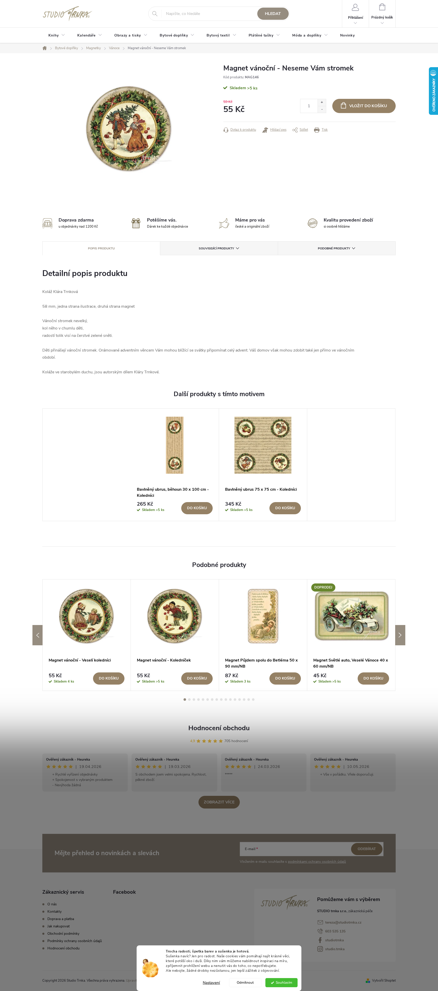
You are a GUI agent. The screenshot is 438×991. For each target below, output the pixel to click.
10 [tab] (226, 699)
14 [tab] (244, 699)
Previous (37, 635)
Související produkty (216, 248)
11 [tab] (230, 699)
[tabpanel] (175, 465)
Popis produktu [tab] (101, 248)
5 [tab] (203, 699)
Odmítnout (245, 982)
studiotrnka (334, 940)
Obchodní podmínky (63, 933)
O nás (52, 904)
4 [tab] (198, 699)
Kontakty (54, 911)
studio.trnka (335, 949)
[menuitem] (56, 35)
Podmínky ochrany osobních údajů (74, 941)
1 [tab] (185, 699)
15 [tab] (248, 699)
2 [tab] (189, 699)
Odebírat (367, 849)
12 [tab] (235, 699)
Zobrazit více (219, 802)
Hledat (273, 13)
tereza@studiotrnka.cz (343, 922)
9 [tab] (221, 699)
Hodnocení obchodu (219, 728)
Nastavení (211, 982)
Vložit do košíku (368, 106)
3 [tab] (194, 699)
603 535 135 (335, 931)
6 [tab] (207, 699)
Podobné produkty (334, 248)
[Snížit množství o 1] (322, 109)
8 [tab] (216, 699)
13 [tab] (239, 699)
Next (400, 635)
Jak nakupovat (58, 926)
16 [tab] (253, 699)
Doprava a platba (60, 918)
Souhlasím (284, 982)
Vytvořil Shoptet (384, 980)
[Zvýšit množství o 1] (322, 102)
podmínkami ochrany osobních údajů (317, 861)
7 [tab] (212, 699)
